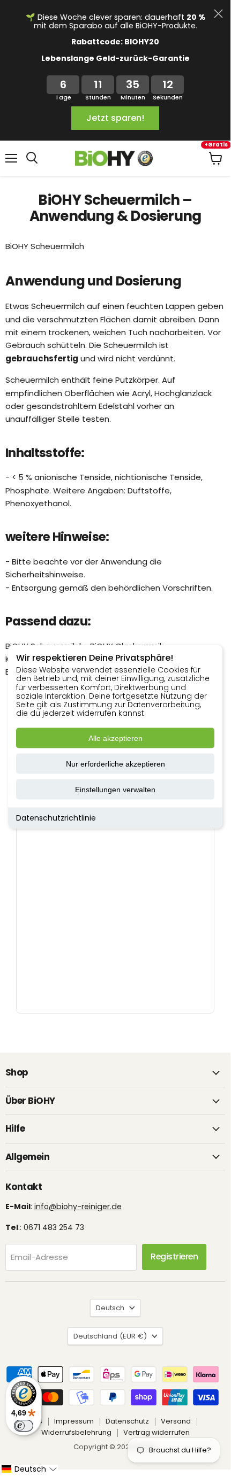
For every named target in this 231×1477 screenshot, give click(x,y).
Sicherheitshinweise (44, 574)
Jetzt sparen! (115, 118)
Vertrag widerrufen (156, 1432)
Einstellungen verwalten (115, 789)
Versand (176, 1421)
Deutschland (110, 1336)
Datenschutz (127, 1421)
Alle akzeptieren (115, 738)
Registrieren (174, 1256)
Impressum (74, 1421)
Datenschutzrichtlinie (56, 818)
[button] (29, 1469)
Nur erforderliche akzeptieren (115, 764)
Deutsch (110, 1308)
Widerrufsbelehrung (76, 1432)
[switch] (23, 1426)
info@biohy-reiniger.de (78, 1206)
